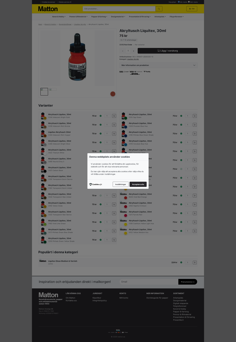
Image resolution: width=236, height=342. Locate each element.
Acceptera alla (138, 184)
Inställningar (120, 184)
